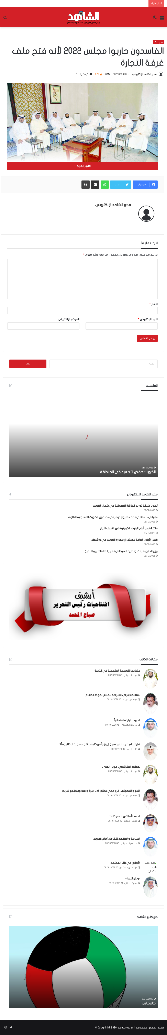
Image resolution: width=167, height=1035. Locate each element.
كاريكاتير (149, 1003)
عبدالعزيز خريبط (130, 699)
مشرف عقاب (130, 883)
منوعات (159, 42)
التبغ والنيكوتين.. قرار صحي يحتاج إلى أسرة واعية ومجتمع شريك (101, 790)
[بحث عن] (5, 18)
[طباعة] (85, 184)
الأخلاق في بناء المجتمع (125, 862)
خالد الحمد (132, 749)
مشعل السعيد (130, 821)
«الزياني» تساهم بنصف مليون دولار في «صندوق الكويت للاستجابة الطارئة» (113, 517)
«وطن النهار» (132, 878)
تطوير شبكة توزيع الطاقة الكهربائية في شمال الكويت (125, 505)
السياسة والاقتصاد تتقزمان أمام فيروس (116, 838)
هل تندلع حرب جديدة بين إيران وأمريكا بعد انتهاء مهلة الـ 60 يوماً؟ (99, 744)
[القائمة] (162, 18)
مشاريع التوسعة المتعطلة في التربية (117, 670)
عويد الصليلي (130, 675)
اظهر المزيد (83, 165)
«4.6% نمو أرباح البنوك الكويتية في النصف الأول (129, 528)
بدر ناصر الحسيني (129, 725)
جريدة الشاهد (125, 1027)
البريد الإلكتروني (148, 319)
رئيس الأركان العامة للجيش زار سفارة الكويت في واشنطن (124, 539)
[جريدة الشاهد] (83, 17)
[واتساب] (105, 184)
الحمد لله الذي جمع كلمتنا (124, 816)
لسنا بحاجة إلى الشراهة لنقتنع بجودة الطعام (113, 694)
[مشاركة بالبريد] (95, 184)
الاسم (153, 304)
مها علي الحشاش (128, 868)
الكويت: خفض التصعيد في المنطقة (128, 472)
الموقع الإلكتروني (68, 319)
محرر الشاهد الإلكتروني (144, 74)
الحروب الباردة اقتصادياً (127, 720)
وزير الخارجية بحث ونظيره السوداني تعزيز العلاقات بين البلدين (121, 551)
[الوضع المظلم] (155, 18)
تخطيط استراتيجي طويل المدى (121, 766)
